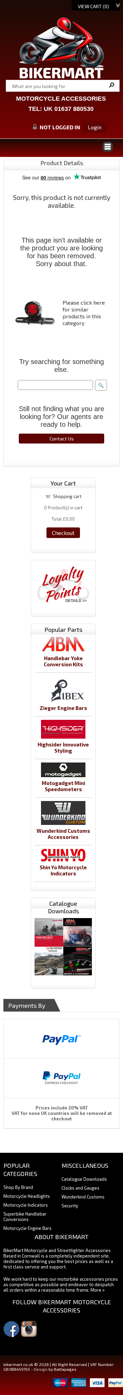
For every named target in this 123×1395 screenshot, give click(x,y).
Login (94, 127)
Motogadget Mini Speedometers (63, 786)
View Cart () (93, 6)
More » (98, 1290)
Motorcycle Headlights (26, 1196)
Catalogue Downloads (84, 1179)
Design (40, 1369)
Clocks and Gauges (80, 1188)
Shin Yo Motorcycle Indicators (63, 870)
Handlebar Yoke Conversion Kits (63, 661)
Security (70, 1205)
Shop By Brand (18, 1187)
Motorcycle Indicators (25, 1205)
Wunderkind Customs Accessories (63, 834)
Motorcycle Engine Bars (27, 1228)
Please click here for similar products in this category (84, 312)
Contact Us (62, 438)
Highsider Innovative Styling (63, 747)
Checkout (63, 532)
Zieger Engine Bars (63, 708)
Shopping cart (67, 496)
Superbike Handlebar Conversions (24, 1216)
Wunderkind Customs (83, 1197)
